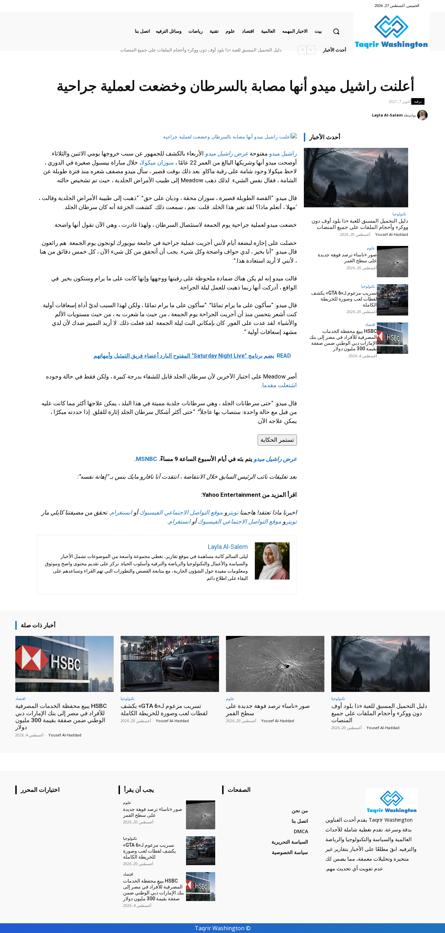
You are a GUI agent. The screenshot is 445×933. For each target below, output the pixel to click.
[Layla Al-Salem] (423, 115)
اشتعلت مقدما (279, 385)
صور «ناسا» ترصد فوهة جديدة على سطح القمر (243, 50)
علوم (371, 248)
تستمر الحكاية (277, 439)
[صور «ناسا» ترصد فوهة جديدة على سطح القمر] (392, 261)
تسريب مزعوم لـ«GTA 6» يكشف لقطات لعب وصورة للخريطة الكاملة (344, 299)
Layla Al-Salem (387, 115)
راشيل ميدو (283, 153)
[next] (302, 50)
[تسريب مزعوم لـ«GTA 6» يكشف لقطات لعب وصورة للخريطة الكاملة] (392, 300)
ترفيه (418, 101)
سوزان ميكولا (157, 162)
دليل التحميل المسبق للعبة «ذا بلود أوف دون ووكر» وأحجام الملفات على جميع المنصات (360, 224)
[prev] (311, 50)
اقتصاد (370, 324)
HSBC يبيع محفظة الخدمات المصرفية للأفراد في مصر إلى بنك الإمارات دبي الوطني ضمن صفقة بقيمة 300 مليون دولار (172, 50)
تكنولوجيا (399, 214)
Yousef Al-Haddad (391, 234)
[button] (336, 31)
